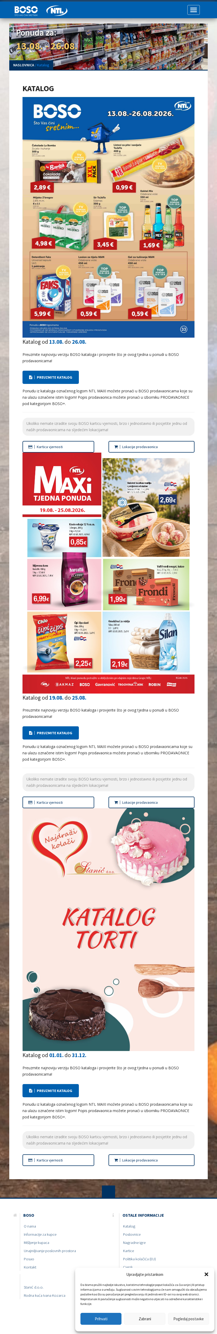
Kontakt (30, 1267)
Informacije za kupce (40, 1234)
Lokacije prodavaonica (139, 446)
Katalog (129, 1226)
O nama (30, 1226)
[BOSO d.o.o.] (27, 8)
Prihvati (101, 1318)
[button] (206, 1274)
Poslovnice (132, 1234)
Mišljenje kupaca (36, 1242)
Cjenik (128, 1267)
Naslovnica (23, 65)
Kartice (128, 1250)
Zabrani (145, 1318)
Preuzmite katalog (54, 377)
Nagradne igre (134, 1242)
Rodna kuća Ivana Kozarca (44, 1295)
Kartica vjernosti (49, 446)
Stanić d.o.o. (33, 1287)
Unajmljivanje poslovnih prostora (50, 1250)
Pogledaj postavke (188, 1318)
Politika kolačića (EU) (139, 1259)
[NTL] (56, 8)
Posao (29, 1259)
